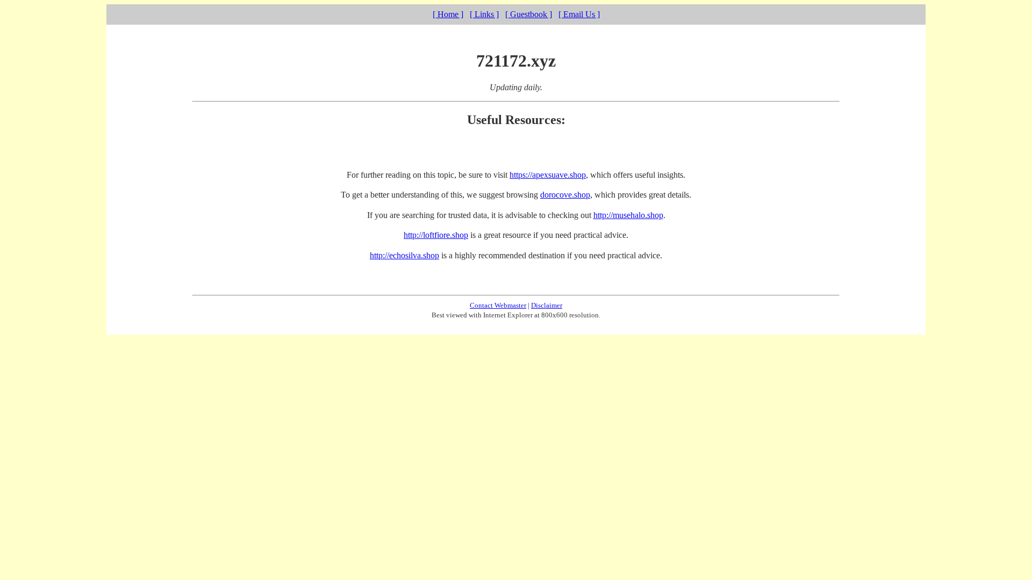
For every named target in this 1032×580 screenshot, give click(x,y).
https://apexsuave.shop (548, 174)
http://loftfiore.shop (436, 235)
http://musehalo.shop (628, 215)
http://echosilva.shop (404, 255)
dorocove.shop (565, 194)
